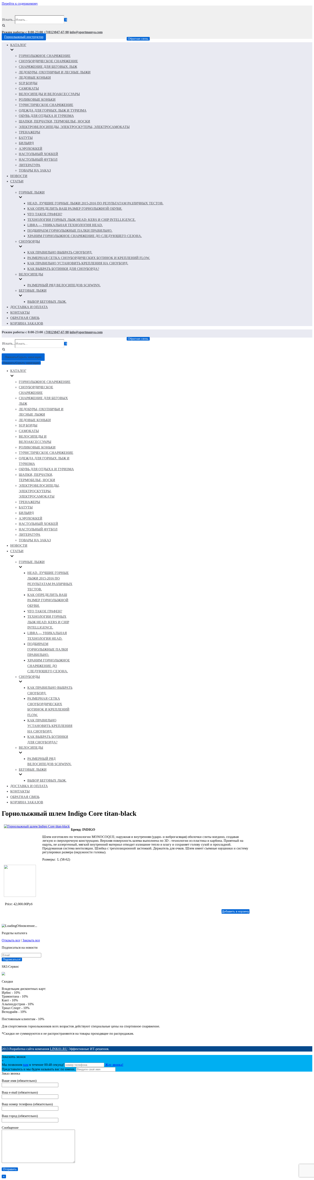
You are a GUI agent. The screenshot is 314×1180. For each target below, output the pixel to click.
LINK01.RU (58, 1049)
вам (25, 1064)
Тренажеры (29, 132)
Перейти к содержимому (20, 3)
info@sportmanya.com (86, 32)
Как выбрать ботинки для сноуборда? (63, 269)
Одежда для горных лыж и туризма (53, 110)
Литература (29, 165)
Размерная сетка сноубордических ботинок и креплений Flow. (88, 258)
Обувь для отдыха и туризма (46, 116)
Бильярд (26, 143)
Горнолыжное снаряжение (44, 56)
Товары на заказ (35, 170)
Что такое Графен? (44, 214)
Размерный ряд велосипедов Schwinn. (64, 285)
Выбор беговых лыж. (46, 301)
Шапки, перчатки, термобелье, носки (54, 121)
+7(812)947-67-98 (56, 32)
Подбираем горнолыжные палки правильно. (69, 230)
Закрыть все (31, 940)
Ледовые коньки (35, 77)
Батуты (26, 138)
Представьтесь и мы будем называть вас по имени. (38, 1069)
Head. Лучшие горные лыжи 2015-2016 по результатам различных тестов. (95, 203)
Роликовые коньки (37, 99)
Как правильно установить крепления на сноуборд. (77, 263)
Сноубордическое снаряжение (48, 61)
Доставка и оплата (29, 307)
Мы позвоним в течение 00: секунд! (33, 1064)
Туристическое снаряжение (46, 105)
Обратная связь (138, 38)
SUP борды (28, 83)
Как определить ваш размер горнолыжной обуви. (74, 208)
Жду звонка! (114, 1064)
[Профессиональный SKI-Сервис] (3, 974)
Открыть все (11, 940)
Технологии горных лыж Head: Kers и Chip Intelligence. (81, 219)
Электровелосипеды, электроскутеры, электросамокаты (74, 127)
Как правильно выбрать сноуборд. (59, 252)
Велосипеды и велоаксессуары (49, 94)
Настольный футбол (38, 159)
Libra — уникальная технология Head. (65, 225)
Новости (18, 176)
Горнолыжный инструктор (23, 37)
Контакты (20, 312)
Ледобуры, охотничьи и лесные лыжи (55, 72)
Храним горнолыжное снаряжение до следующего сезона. (84, 236)
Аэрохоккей (30, 148)
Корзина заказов (26, 323)
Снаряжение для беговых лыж (48, 66)
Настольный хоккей (38, 154)
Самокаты (29, 88)
